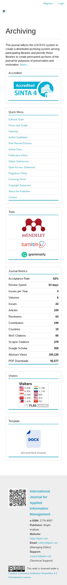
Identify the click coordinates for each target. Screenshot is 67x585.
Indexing (13, 131)
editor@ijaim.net (48, 542)
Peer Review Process (20, 143)
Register (48, 3)
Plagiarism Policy (18, 173)
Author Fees (15, 149)
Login (61, 3)
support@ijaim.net (40, 556)
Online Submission (19, 161)
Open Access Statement (22, 167)
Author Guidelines (18, 137)
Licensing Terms (17, 179)
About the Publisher (19, 191)
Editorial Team (16, 119)
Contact (13, 197)
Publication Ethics (18, 155)
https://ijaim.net (39, 538)
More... (24, 64)
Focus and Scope (18, 125)
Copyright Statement (20, 185)
